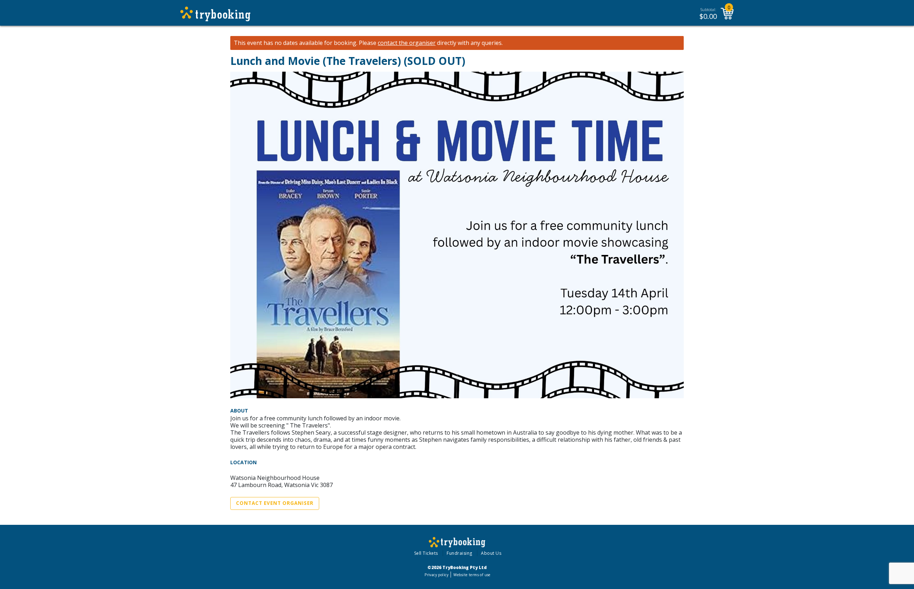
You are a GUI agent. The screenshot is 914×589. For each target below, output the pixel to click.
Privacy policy (436, 574)
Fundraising (459, 553)
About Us (491, 553)
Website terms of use (471, 574)
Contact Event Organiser (274, 503)
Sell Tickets (426, 553)
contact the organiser (407, 43)
